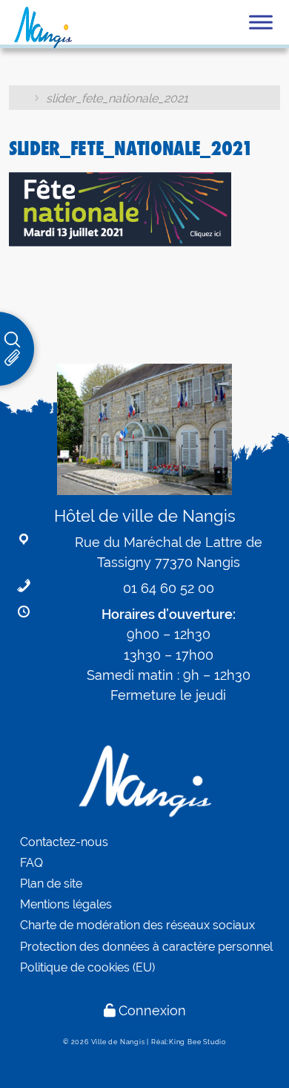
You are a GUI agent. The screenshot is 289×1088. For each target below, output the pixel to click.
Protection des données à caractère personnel (146, 947)
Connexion (152, 1010)
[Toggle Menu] (261, 22)
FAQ (31, 863)
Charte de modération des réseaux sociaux (137, 925)
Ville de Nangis (118, 1042)
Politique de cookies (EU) (87, 967)
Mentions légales (66, 904)
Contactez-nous (64, 842)
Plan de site (51, 883)
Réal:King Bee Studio (188, 1042)
